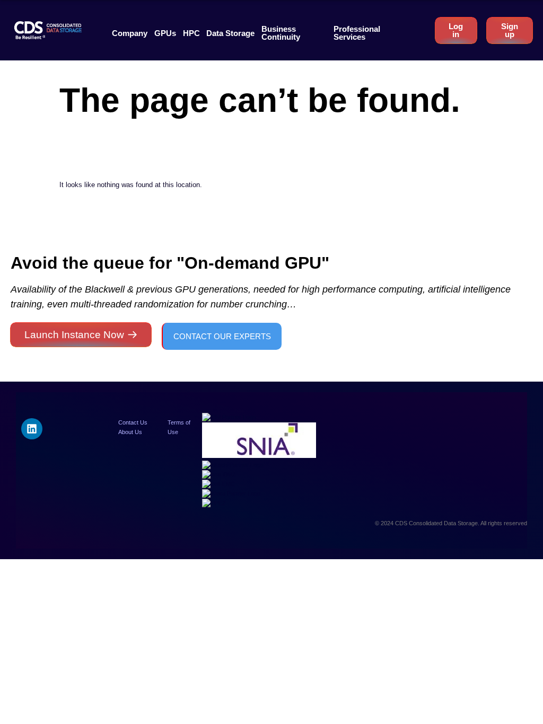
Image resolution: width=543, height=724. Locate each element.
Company (129, 33)
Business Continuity (280, 32)
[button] (129, 33)
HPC (191, 33)
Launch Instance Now (74, 334)
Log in (456, 30)
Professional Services (357, 32)
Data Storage (230, 33)
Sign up (509, 30)
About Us (130, 432)
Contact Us (132, 422)
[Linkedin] (31, 428)
